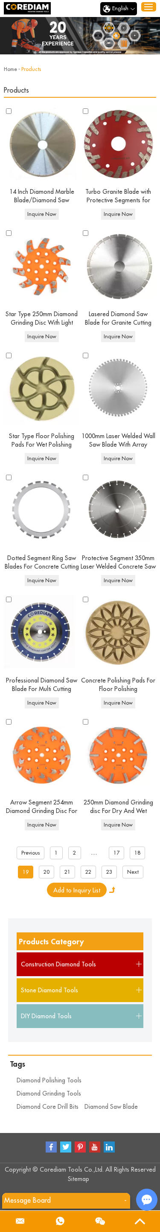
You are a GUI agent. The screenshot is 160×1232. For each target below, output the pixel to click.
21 (67, 872)
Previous (30, 852)
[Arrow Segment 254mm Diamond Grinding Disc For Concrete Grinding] (41, 754)
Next (133, 872)
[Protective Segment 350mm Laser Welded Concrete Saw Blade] (118, 510)
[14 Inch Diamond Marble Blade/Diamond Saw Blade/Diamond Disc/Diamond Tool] (41, 143)
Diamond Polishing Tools (49, 1080)
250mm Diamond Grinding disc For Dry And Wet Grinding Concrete (118, 807)
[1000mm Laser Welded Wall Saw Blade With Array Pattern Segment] (118, 388)
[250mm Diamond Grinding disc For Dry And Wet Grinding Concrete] (118, 754)
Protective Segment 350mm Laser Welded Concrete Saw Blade (118, 563)
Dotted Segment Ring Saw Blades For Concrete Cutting (42, 562)
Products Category (51, 942)
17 (116, 852)
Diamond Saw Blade (111, 1107)
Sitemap (78, 1179)
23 (109, 872)
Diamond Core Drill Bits (48, 1107)
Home (10, 69)
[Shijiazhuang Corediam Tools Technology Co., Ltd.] (27, 8)
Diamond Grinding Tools (49, 1093)
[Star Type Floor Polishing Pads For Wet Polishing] (41, 388)
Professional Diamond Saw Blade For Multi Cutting (41, 684)
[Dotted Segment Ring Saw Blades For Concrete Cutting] (41, 510)
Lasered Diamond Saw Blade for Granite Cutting (118, 318)
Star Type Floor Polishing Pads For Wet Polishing (41, 440)
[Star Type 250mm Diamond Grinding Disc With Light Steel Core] (41, 265)
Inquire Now (41, 214)
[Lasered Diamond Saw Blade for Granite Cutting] (118, 265)
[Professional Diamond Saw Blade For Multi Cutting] (41, 632)
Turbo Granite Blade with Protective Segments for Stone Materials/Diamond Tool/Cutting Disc (118, 196)
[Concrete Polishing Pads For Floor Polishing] (118, 632)
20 (46, 872)
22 (88, 872)
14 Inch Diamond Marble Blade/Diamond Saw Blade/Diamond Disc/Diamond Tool (41, 196)
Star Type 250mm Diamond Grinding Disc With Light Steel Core (42, 319)
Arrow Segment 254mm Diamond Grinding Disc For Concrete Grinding (41, 807)
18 (137, 852)
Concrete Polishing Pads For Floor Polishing (118, 684)
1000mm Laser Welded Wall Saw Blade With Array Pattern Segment (118, 441)
